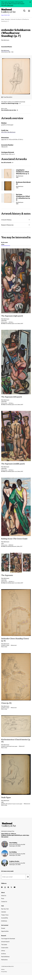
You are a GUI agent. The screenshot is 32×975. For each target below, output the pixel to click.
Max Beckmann (5, 50)
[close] (30, 2)
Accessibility (4, 918)
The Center (4, 944)
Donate (3, 928)
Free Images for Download (8, 938)
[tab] (5, 243)
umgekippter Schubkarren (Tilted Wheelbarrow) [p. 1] (22, 172)
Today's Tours (4, 915)
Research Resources (7, 225)
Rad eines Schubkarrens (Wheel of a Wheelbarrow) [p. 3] (23, 197)
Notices (3, 969)
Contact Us (4, 901)
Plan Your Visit (5, 909)
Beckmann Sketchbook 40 (23, 183)
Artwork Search (5, 941)
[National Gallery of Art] (16, 824)
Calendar (3, 912)
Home (2, 19)
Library (3, 950)
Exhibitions (4, 921)
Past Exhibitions (5, 956)
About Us (3, 895)
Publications (4, 959)
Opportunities (5, 931)
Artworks (7, 19)
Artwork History (6, 220)
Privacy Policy (4, 971)
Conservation (4, 947)
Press (2, 898)
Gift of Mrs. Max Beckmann (8, 132)
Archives (3, 953)
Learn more (10, 5)
